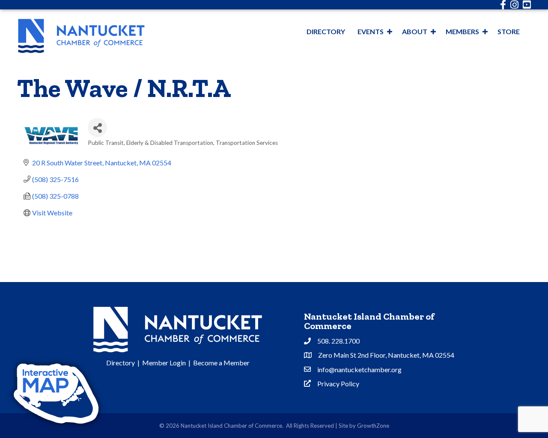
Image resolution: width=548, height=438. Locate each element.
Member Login (164, 363)
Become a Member (221, 363)
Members (462, 31)
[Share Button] (97, 127)
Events (370, 31)
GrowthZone (373, 425)
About (414, 31)
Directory (326, 31)
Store (508, 31)
